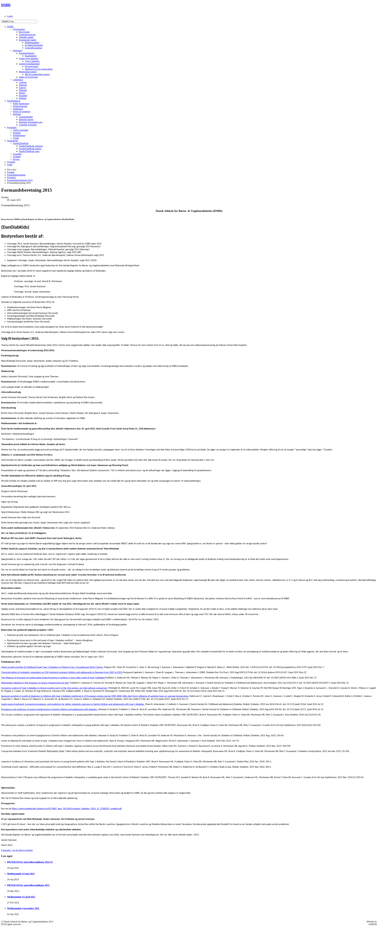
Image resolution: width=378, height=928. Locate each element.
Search (5, 21)
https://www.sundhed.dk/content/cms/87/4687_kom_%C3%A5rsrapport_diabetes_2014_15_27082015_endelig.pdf (67, 809)
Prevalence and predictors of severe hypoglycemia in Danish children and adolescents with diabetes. (49, 709)
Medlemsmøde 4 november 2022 (23, 908)
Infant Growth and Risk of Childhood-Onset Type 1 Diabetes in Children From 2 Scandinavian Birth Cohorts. (52, 667)
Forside (10, 172)
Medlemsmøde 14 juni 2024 (20, 873)
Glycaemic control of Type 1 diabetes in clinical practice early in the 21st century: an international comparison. (54, 688)
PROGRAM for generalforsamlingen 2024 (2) (30, 862)
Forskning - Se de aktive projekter (17, 850)
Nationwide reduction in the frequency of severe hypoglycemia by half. (35, 683)
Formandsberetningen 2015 (20, 180)
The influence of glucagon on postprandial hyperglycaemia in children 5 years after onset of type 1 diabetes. (53, 678)
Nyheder (11, 177)
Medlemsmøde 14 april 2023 (21, 897)
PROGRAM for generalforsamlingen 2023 (28, 885)
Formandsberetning (16, 175)
